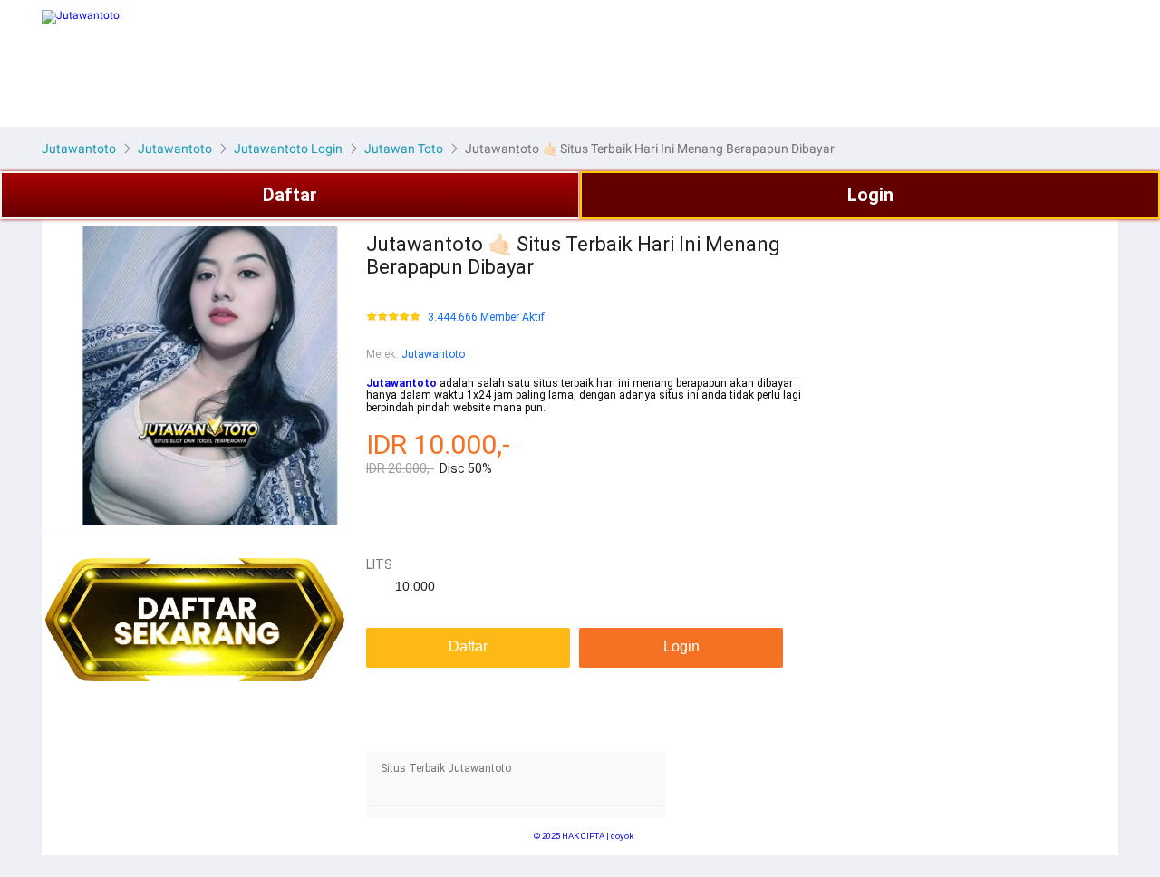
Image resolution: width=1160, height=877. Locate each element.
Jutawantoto (433, 354)
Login (870, 195)
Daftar (290, 195)
